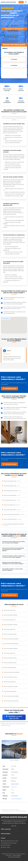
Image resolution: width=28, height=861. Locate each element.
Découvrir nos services (14, 33)
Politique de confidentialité (14, 857)
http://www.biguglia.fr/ (16, 798)
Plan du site (8, 855)
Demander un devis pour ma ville (15, 717)
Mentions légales (17, 855)
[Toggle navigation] (25, 2)
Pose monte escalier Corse (14, 809)
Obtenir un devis (6, 847)
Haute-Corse (14, 786)
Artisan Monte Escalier (8, 2)
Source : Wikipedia (14, 760)
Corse (12, 789)
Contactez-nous (10, 388)
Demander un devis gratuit (14, 29)
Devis (21, 2)
